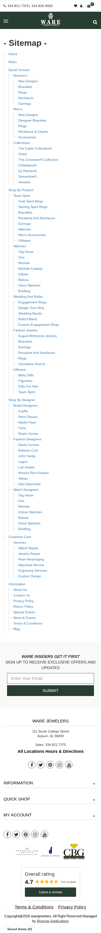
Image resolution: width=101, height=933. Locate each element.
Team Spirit (21, 195)
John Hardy (26, 456)
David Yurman (18, 70)
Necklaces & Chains (33, 131)
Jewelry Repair (29, 554)
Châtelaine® (27, 165)
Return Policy (23, 606)
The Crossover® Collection (38, 159)
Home (12, 54)
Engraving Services (32, 570)
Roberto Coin (28, 450)
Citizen (23, 274)
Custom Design (29, 576)
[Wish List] (75, 6)
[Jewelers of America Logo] (50, 851)
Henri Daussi (27, 417)
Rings (22, 92)
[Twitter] (40, 764)
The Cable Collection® (35, 148)
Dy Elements (27, 171)
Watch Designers (26, 490)
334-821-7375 (18, 6)
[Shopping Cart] (88, 6)
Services (19, 542)
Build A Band (27, 319)
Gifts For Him (28, 386)
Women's (20, 75)
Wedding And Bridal (28, 296)
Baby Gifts (26, 375)
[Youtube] (69, 764)
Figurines (25, 381)
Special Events (24, 612)
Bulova (23, 280)
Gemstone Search (31, 364)
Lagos (22, 461)
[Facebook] (31, 764)
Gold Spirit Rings (30, 201)
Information (16, 584)
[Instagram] (59, 764)
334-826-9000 (42, 6)
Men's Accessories (32, 235)
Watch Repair (28, 548)
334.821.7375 (55, 744)
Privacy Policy (23, 601)
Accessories (27, 137)
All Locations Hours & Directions (51, 751)
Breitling (24, 291)
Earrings (24, 103)
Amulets (24, 182)
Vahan (23, 478)
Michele (24, 263)
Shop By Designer (21, 400)
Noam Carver (28, 433)
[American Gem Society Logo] (27, 852)
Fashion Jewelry (25, 330)
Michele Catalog (30, 268)
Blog (16, 629)
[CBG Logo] (74, 851)
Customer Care (19, 537)
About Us (20, 590)
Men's (17, 109)
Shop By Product (20, 190)
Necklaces (26, 98)
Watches (24, 229)
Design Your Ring (31, 308)
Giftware (24, 240)
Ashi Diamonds (29, 484)
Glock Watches (29, 285)
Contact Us (21, 595)
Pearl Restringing (31, 559)
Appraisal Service (31, 565)
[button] (95, 22)
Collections (21, 143)
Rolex (12, 62)
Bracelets (25, 87)
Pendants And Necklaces (36, 218)
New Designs (28, 81)
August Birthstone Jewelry (37, 336)
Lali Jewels (26, 467)
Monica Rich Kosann (33, 473)
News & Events (24, 618)
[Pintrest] (50, 764)
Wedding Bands (30, 313)
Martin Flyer (27, 422)
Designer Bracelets (32, 120)
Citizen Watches (30, 512)
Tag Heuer (26, 252)
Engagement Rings (32, 302)
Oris (21, 257)
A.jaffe (23, 411)
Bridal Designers (25, 405)
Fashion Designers (27, 439)
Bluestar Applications (53, 921)
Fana (22, 428)
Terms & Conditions (27, 623)
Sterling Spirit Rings (32, 207)
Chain (22, 154)
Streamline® (27, 176)
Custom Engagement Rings (38, 325)
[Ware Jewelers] (50, 19)
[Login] (81, 6)
